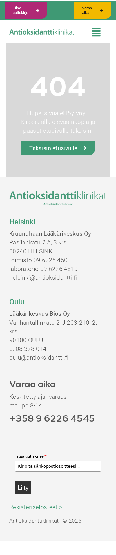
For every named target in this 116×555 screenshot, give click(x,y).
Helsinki (22, 222)
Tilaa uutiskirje (31, 456)
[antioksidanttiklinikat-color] (41, 31)
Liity (23, 487)
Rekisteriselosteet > (35, 507)
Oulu (16, 302)
